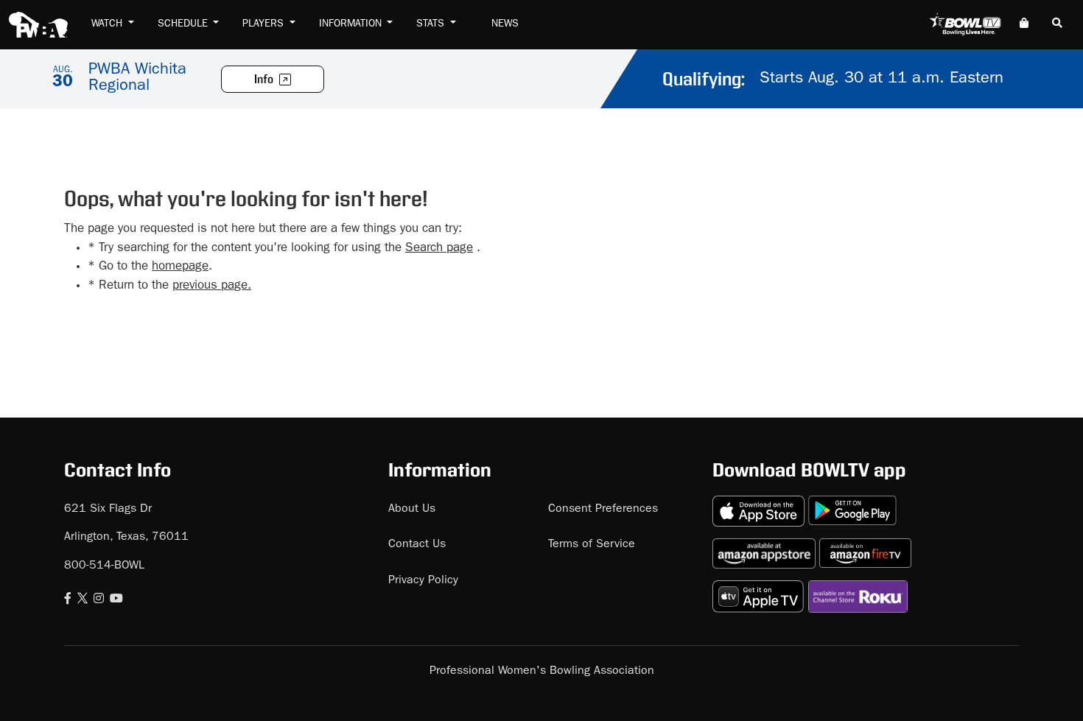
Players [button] (264, 24)
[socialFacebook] (67, 600)
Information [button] (352, 24)
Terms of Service (591, 545)
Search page (439, 248)
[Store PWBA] (1024, 24)
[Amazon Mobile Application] (765, 547)
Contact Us (417, 545)
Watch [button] (108, 24)
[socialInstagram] (99, 600)
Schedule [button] (184, 24)
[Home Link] (38, 24)
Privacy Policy (423, 581)
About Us (411, 510)
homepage (180, 267)
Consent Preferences (603, 510)
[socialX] (82, 600)
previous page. (211, 286)
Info (265, 80)
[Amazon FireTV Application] (865, 547)
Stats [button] (431, 24)
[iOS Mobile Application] (760, 505)
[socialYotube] (116, 600)
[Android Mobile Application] (852, 505)
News (505, 24)
